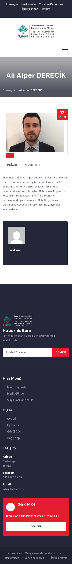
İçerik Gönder (16, 393)
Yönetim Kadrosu (35, 557)
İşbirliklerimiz (30, 9)
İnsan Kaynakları (17, 387)
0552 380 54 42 (12, 477)
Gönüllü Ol (14, 431)
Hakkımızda (28, 4)
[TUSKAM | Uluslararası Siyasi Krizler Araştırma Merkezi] (36, 30)
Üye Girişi (13, 425)
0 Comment (32, 164)
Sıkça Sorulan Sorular (21, 400)
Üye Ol (11, 418)
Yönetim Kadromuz (51, 4)
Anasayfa (12, 4)
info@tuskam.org (13, 489)
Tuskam (11, 164)
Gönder (60, 352)
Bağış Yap (13, 438)
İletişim (45, 9)
